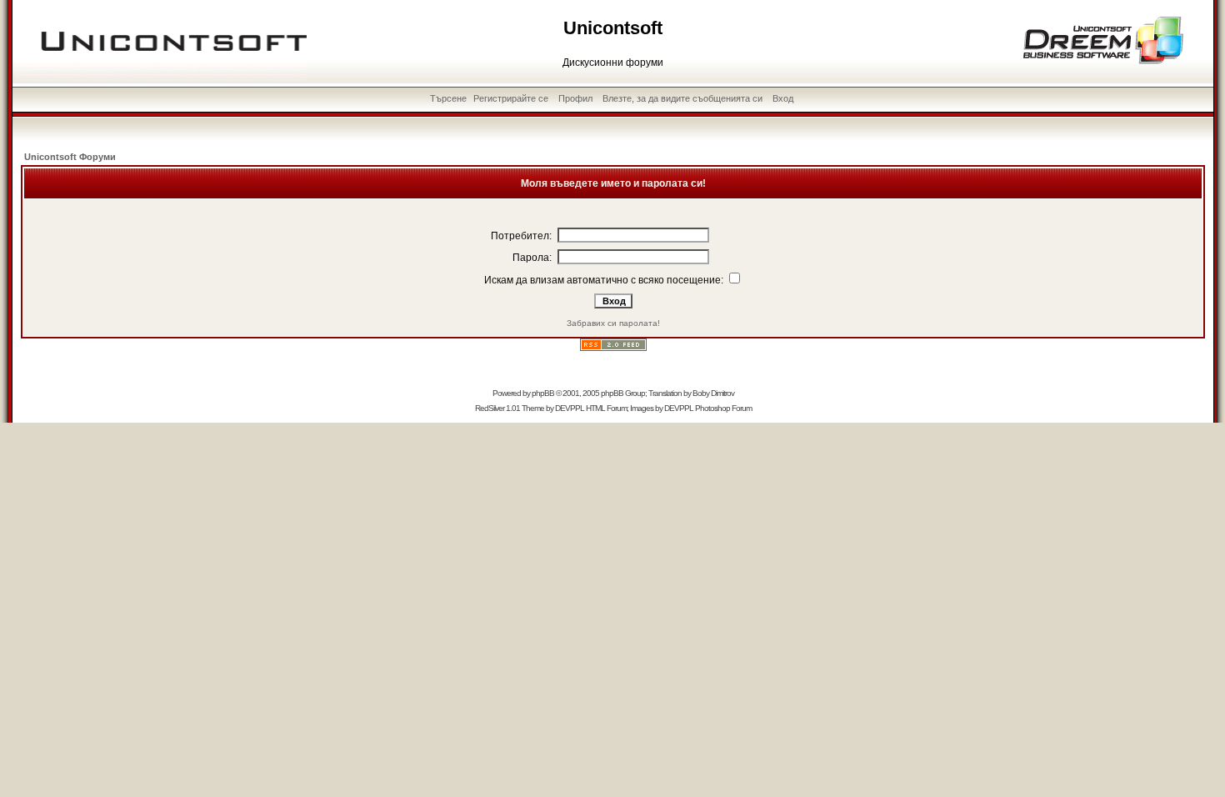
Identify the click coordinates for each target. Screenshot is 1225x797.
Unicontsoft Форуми (70, 157)
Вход (782, 98)
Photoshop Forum (723, 408)
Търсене (448, 98)
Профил (575, 98)
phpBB (543, 393)
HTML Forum (606, 408)
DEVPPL (569, 408)
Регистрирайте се (510, 98)
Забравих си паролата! (613, 323)
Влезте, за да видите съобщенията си (682, 98)
